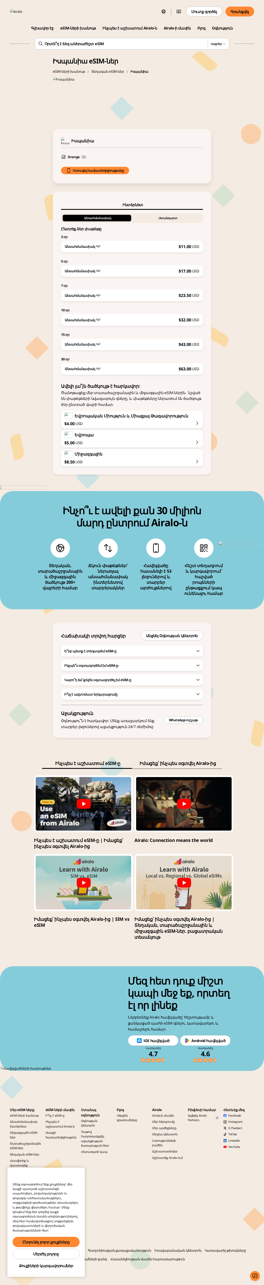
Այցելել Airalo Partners (197, 1117)
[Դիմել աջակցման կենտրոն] (255, 1276)
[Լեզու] (163, 11)
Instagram (235, 1122)
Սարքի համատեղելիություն (61, 1135)
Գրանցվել (240, 11)
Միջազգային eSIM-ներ (24, 1135)
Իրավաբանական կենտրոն (178, 1250)
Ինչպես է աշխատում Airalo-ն (130, 28)
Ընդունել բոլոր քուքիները (46, 1241)
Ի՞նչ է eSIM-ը (55, 1115)
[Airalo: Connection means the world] (184, 804)
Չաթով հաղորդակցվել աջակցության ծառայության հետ (95, 1138)
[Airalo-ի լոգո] (22, 11)
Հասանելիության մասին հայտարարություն (147, 1259)
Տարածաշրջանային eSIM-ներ (25, 1145)
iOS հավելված (157, 1040)
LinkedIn (234, 1141)
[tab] (132, 205)
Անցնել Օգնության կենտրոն (172, 635)
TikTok (232, 1134)
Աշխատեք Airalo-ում (167, 1158)
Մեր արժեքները (164, 1128)
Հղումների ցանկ (93, 1259)
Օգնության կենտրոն (89, 1123)
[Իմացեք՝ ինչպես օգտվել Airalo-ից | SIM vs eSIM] (83, 882)
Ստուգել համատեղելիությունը (98, 170)
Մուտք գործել (204, 11)
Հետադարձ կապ (94, 1152)
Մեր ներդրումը (163, 1122)
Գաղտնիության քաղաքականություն (119, 1250)
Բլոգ (201, 28)
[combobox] (132, 43)
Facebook (234, 1115)
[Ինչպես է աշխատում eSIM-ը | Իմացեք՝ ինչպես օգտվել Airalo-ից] (83, 804)
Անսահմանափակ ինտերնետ (23, 1124)
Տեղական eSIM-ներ (107, 71)
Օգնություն (222, 28)
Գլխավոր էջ (42, 28)
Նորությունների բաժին (164, 1143)
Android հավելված (208, 1040)
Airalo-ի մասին (177, 28)
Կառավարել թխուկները (225, 1250)
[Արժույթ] (178, 11)
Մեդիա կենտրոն (164, 1134)
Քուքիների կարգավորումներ (46, 1265)
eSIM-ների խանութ (78, 28)
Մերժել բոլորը (46, 1253)
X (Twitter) (235, 1128)
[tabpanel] (132, 292)
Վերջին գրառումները (127, 1117)
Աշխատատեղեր (164, 1151)
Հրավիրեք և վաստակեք (19, 1163)
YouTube (234, 1147)
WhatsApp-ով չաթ (183, 720)
